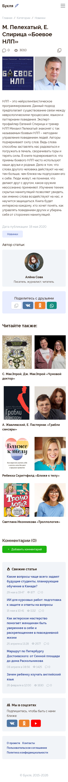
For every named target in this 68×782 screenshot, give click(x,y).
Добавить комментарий (26, 549)
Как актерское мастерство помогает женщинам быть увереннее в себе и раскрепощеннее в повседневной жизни (32, 627)
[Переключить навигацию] (63, 5)
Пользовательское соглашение (27, 747)
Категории (23, 17)
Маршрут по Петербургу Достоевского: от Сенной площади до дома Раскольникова (33, 656)
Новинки (40, 17)
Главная (7, 17)
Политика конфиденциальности (27, 752)
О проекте (13, 743)
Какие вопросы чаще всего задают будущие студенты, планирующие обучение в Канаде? (33, 581)
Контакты (28, 743)
